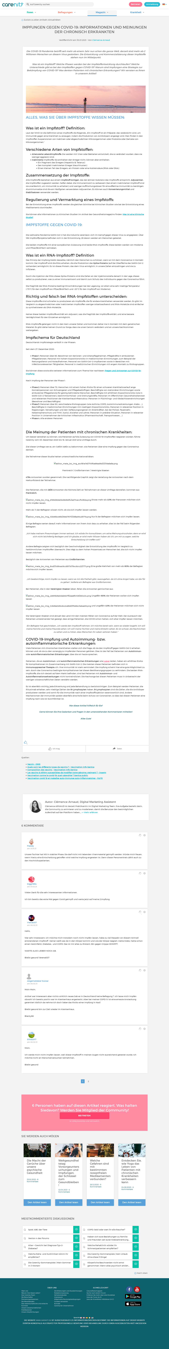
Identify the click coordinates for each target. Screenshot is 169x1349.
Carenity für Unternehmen (64, 1306)
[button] (31, 13)
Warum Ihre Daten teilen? (30, 1293)
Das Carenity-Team (28, 1295)
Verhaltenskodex (60, 1295)
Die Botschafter (27, 1297)
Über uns (24, 1291)
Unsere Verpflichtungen (30, 1312)
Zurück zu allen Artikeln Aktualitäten (41, 20)
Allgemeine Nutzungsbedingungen (67, 1299)
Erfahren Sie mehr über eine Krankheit (101, 1295)
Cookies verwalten (61, 1301)
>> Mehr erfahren (90, 812)
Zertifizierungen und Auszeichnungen (68, 1291)
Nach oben (142, 1273)
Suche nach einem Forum (96, 1293)
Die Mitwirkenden (27, 1301)
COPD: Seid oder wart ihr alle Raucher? (106, 1229)
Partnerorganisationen (29, 1299)
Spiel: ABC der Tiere (37, 1229)
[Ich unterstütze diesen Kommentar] (140, 835)
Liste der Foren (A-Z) (94, 1297)
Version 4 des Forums (38, 1238)
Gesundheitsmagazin (94, 1291)
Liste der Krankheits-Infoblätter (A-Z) (100, 1299)
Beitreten (135, 4)
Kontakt (57, 1304)
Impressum (58, 1297)
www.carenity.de (43, 1320)
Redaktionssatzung (61, 1293)
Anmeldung (152, 4)
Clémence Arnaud (101, 40)
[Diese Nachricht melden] (144, 835)
